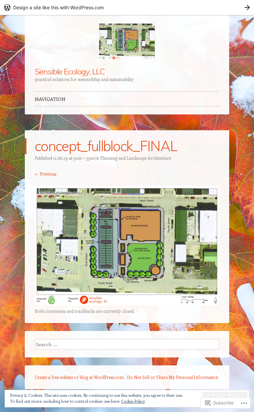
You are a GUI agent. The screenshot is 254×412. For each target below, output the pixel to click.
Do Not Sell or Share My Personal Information (172, 377)
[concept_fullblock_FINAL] (127, 303)
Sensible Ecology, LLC (70, 71)
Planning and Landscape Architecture (135, 158)
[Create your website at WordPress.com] (127, 7)
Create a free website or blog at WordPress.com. (80, 377)
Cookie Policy (133, 401)
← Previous (45, 174)
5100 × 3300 (84, 158)
